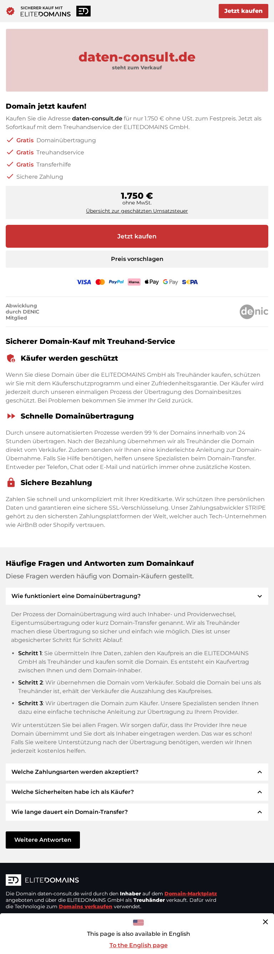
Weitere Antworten (42, 839)
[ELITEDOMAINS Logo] (113, 880)
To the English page (139, 945)
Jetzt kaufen (243, 11)
